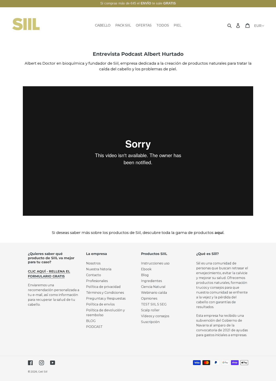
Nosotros (93, 263)
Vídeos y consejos (155, 316)
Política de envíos (100, 304)
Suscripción (150, 322)
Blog (145, 275)
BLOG (91, 321)
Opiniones (149, 298)
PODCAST (94, 327)
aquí (219, 232)
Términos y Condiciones (105, 293)
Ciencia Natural (153, 287)
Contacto (93, 275)
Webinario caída (154, 293)
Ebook (146, 269)
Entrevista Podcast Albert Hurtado (138, 54)
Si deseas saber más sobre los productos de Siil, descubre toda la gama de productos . (138, 232)
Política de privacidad (103, 287)
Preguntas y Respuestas (105, 298)
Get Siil (42, 371)
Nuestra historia (98, 269)
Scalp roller (150, 310)
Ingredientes (151, 281)
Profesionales (97, 281)
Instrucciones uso (155, 263)
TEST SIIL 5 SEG (154, 304)
